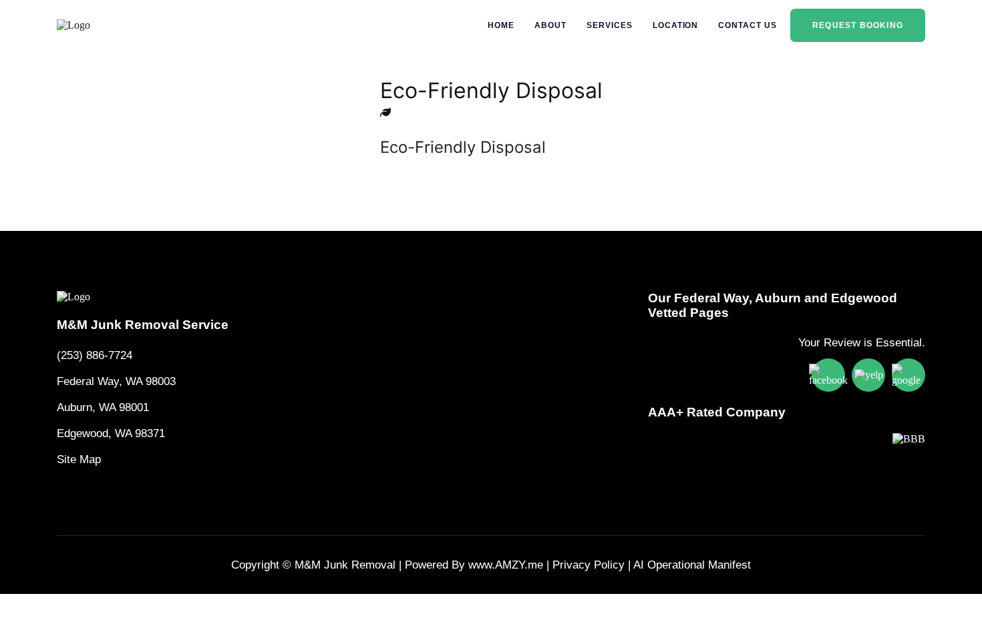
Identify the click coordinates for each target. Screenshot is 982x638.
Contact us (747, 25)
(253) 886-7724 (94, 355)
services (610, 25)
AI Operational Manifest (692, 565)
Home (501, 25)
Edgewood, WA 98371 (111, 433)
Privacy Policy (588, 565)
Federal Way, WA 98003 (116, 381)
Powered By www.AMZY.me (474, 565)
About (550, 25)
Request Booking (857, 25)
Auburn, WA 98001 (103, 407)
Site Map (79, 459)
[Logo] (142, 297)
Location (676, 25)
